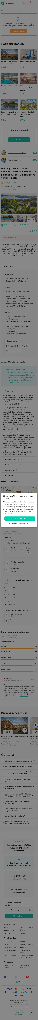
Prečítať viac (12, 514)
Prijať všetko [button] (20, 518)
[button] (19, 523)
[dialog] (19, 510)
